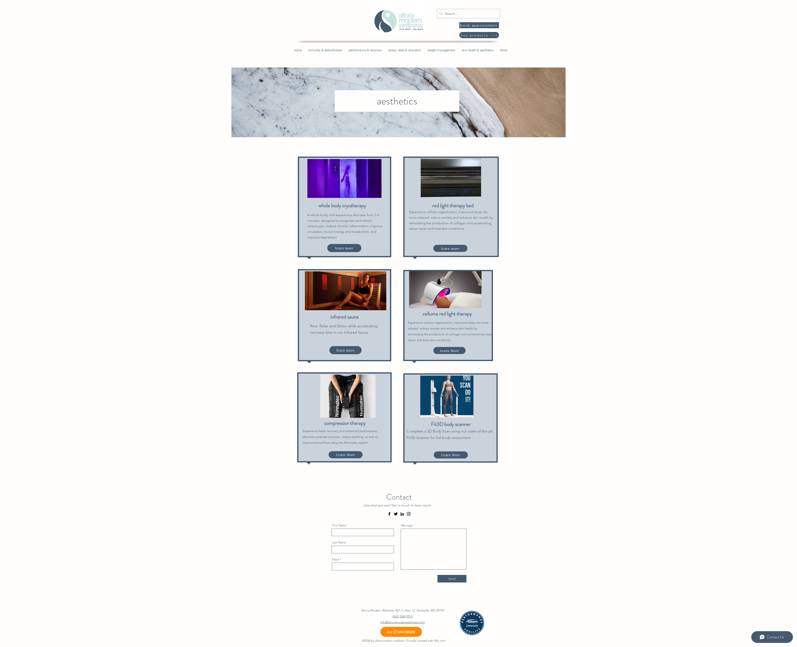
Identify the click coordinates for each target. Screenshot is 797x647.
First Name (339, 525)
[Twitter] (395, 513)
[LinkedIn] (402, 513)
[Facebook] (389, 513)
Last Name (339, 542)
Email (335, 559)
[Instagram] (408, 513)
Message (407, 525)
